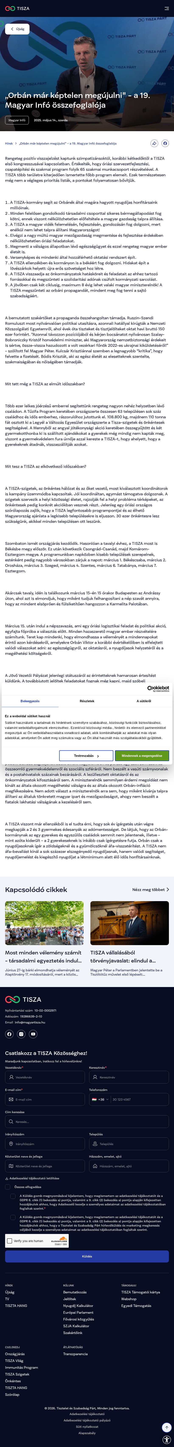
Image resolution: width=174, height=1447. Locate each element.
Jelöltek (69, 1299)
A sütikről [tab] (144, 701)
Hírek (9, 143)
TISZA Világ (14, 1361)
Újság (9, 1292)
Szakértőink (72, 1333)
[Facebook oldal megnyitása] (9, 1034)
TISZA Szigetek (17, 1374)
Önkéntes (13, 1381)
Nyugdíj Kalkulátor (78, 1306)
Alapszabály (87, 1433)
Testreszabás (84, 755)
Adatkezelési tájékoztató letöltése (34, 1178)
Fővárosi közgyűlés (78, 1319)
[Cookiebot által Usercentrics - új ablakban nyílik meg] (150, 689)
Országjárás (15, 1354)
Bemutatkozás (75, 1292)
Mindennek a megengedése (142, 755)
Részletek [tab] (87, 701)
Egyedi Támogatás (136, 1306)
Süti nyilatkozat (87, 1426)
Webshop (128, 1299)
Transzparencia (75, 1354)
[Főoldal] (17, 8)
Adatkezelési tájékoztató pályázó (87, 1420)
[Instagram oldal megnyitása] (21, 1034)
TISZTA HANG (16, 1306)
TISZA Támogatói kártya (140, 1292)
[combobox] (101, 1099)
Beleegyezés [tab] (30, 701)
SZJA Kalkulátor (76, 1326)
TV (7, 1299)
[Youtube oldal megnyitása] (33, 1034)
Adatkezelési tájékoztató (87, 1414)
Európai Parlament (78, 1312)
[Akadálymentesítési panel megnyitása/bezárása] (167, 1440)
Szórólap (12, 1394)
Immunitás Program (21, 1367)
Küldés (87, 1256)
